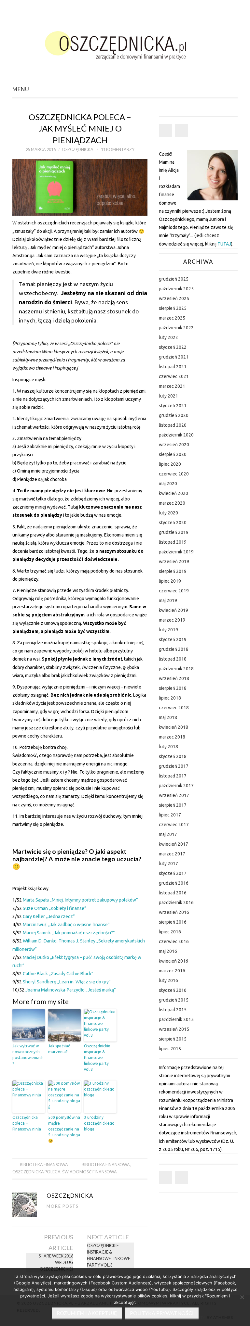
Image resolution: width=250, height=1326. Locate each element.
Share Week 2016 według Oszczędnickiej (56, 1262)
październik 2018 (176, 668)
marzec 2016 (172, 970)
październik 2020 (176, 434)
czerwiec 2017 (174, 824)
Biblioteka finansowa (44, 1164)
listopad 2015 (173, 1009)
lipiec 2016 (170, 931)
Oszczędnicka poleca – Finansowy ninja (26, 1123)
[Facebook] (165, 130)
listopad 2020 (173, 425)
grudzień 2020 (173, 415)
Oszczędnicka (77, 149)
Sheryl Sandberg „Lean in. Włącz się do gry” (67, 981)
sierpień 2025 (173, 308)
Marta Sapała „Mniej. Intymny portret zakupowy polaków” (80, 900)
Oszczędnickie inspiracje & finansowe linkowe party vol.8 (97, 1057)
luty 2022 (168, 337)
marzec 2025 (172, 318)
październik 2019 (176, 551)
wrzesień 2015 (174, 1029)
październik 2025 (176, 288)
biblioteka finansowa (106, 1164)
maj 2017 (168, 834)
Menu (20, 89)
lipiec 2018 (170, 698)
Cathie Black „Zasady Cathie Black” (58, 973)
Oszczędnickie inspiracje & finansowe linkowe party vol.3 (108, 1255)
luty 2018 (168, 746)
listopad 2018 (173, 659)
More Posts (62, 1206)
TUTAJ (224, 243)
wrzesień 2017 (174, 795)
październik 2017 (176, 785)
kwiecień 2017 (173, 844)
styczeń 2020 (173, 522)
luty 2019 (168, 629)
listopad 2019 (173, 542)
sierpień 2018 (173, 688)
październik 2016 (176, 902)
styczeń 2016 (173, 990)
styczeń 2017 (173, 873)
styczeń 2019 (173, 639)
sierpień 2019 (173, 571)
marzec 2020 (172, 503)
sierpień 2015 (173, 1039)
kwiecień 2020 (173, 493)
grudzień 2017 (173, 766)
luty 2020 (168, 512)
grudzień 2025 (173, 279)
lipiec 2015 (170, 1048)
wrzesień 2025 (174, 298)
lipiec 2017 (170, 814)
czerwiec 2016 (174, 941)
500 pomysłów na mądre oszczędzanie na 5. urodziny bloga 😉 (64, 1129)
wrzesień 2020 (174, 444)
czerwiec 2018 (174, 707)
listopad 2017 (173, 775)
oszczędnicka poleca (36, 1171)
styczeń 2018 (173, 756)
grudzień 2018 (173, 649)
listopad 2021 (173, 366)
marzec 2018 (172, 736)
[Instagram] (181, 130)
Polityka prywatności (162, 1313)
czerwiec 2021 (174, 376)
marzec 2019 (172, 620)
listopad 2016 (173, 892)
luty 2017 (168, 863)
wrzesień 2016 (174, 912)
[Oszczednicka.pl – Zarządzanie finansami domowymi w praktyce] (124, 43)
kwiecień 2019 (173, 610)
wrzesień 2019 (174, 561)
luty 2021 (168, 395)
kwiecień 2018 (173, 727)
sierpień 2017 (173, 805)
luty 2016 (168, 980)
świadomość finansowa (89, 1171)
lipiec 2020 (170, 464)
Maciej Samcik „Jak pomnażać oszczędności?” (69, 932)
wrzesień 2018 (174, 678)
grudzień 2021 (173, 357)
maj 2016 (168, 951)
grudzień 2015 (173, 1000)
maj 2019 (168, 600)
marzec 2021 (172, 386)
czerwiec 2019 (174, 590)
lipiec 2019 (170, 581)
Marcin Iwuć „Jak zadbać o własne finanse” (66, 924)
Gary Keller (34, 916)
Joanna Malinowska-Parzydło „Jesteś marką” (70, 989)
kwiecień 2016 (173, 961)
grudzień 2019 (173, 532)
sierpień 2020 (173, 454)
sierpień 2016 (173, 922)
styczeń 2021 (173, 405)
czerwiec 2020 (174, 473)
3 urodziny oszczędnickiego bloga (99, 1123)
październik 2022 (176, 327)
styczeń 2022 (173, 347)
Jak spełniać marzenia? (59, 1049)
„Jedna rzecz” (60, 916)
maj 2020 (168, 483)
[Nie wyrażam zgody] (242, 1297)
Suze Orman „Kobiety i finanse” (54, 908)
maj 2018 (168, 717)
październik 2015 (176, 1019)
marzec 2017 (172, 853)
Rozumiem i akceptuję (87, 1313)
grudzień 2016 (173, 883)
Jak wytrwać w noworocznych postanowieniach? (28, 1055)
